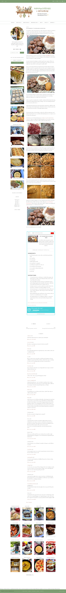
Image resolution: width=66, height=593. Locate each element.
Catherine (29, 335)
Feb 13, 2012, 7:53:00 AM (31, 471)
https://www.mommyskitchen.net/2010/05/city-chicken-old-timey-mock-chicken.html (37, 302)
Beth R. (28, 389)
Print (52, 233)
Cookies (29, 591)
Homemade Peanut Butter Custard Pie (31, 328)
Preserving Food (34, 22)
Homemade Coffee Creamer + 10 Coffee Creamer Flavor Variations (17, 134)
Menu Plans (18, 22)
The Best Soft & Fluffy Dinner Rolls (17, 156)
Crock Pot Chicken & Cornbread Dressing (17, 167)
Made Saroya (62, 591)
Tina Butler (29, 365)
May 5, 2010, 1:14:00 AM (31, 377)
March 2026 (17, 204)
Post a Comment (29, 502)
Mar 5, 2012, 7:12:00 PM (31, 490)
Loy (28, 356)
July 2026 (17, 200)
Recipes (12, 22)
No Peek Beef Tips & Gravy (17, 189)
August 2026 (17, 199)
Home (2, 1)
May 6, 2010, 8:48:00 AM (31, 409)
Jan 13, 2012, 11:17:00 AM (31, 446)
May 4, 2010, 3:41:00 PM (31, 345)
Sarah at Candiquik (30, 380)
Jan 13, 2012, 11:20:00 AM (31, 454)
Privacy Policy (25, 591)
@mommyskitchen (36, 309)
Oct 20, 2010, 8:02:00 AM (31, 438)
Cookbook (52, 22)
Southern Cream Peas (45, 117)
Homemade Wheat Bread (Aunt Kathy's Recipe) (48, 328)
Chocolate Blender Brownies (17, 145)
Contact (46, 22)
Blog (5, 1)
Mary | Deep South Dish (31, 373)
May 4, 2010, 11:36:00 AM (31, 339)
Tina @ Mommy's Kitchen (31, 483)
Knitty (28, 397)
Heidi (28, 348)
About (41, 22)
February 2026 (17, 205)
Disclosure (34, 591)
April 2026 (17, 203)
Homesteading (26, 22)
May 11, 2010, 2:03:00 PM (31, 429)
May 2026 (17, 202)
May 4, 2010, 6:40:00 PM (31, 370)
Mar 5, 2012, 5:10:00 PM (31, 480)
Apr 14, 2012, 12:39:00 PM (31, 499)
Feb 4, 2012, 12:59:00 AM (31, 462)
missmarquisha (30, 457)
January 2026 (17, 206)
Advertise (42, 591)
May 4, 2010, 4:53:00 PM (31, 353)
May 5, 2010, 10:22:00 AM (31, 386)
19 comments (48, 323)
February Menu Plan (17, 178)
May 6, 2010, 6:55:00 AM (31, 394)
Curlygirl (29, 465)
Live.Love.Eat (29, 342)
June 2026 (17, 201)
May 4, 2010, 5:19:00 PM (31, 363)
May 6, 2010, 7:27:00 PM (31, 415)
